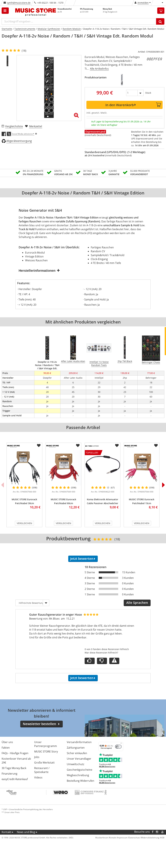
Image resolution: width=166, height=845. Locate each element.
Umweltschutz (75, 764)
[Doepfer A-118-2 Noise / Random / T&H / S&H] (121, 80)
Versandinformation (79, 742)
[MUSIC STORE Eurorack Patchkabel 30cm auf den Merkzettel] (39, 445)
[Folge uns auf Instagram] (157, 832)
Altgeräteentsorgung (19, 141)
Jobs (36, 757)
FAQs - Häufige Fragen (15, 753)
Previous (2, 485)
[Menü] (121, 744)
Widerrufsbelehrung (150, 837)
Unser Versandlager (79, 758)
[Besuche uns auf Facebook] (152, 832)
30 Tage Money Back (14, 768)
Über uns (7, 742)
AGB (162, 837)
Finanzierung (9, 773)
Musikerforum (101, 837)
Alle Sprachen (137, 602)
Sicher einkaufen (77, 753)
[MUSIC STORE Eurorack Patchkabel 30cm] (24, 467)
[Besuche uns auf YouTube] (162, 832)
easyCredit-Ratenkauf (15, 779)
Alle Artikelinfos (99, 68)
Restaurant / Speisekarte (41, 770)
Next (163, 485)
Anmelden (143, 2)
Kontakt (6, 832)
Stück (148, 92)
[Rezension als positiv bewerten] (90, 661)
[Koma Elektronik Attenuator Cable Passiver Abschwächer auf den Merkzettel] (117, 445)
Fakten (6, 747)
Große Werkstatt (44, 762)
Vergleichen (24, 523)
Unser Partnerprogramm (45, 744)
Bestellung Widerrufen (80, 781)
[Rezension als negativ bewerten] (102, 661)
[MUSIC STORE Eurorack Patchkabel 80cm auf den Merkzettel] (78, 445)
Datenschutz (134, 837)
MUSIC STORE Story (46, 751)
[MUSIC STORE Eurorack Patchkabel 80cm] (63, 467)
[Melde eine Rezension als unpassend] (114, 661)
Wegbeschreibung (78, 775)
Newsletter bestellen (39, 724)
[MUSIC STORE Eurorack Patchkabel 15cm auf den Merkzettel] (156, 445)
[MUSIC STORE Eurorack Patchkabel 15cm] (141, 467)
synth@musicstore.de (18, 2)
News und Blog (26, 832)
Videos (38, 777)
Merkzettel (35, 126)
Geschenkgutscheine (79, 769)
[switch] (118, 747)
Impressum (122, 837)
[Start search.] (160, 21)
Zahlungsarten (76, 747)
